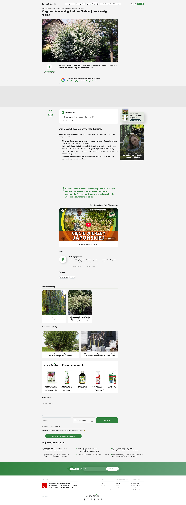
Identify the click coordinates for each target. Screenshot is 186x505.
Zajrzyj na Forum (63, 436)
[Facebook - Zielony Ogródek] (88, 499)
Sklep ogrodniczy (135, 489)
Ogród (88, 4)
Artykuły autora (76, 266)
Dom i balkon (104, 4)
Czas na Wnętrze (135, 485)
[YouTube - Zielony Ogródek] (98, 499)
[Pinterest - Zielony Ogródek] (94, 499)
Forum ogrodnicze (135, 487)
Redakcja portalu (49, 71)
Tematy (62, 272)
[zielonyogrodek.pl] (42, 8)
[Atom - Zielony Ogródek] (101, 499)
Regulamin (118, 483)
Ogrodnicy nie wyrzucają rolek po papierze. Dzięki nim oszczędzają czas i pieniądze (56, 455)
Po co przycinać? (68, 120)
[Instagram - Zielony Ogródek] (91, 499)
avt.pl (73, 487)
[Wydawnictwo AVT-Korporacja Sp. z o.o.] (44, 486)
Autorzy (103, 485)
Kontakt (103, 487)
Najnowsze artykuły (53, 442)
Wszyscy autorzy (91, 266)
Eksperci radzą (64, 277)
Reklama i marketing (106, 489)
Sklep (139, 4)
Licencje (118, 485)
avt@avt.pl (74, 485)
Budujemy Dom (135, 483)
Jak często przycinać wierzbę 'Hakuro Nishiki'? (79, 117)
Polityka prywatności (121, 487)
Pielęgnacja (95, 4)
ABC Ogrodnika (70, 4)
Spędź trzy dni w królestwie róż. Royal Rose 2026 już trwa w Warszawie (55, 449)
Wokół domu (113, 4)
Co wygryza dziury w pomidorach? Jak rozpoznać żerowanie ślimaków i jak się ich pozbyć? (127, 455)
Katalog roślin (80, 4)
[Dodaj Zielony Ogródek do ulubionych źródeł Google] (84, 499)
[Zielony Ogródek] (93, 495)
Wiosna (72, 277)
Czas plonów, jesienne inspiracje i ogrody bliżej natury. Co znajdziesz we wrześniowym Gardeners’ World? (89, 450)
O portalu (103, 483)
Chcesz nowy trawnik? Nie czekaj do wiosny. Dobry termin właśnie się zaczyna (125, 449)
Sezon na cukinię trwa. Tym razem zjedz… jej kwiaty (93, 455)
